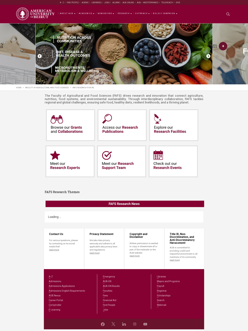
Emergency (109, 276)
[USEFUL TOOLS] (223, 46)
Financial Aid (109, 300)
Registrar (162, 290)
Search (160, 300)
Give (178, 2)
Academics (85, 13)
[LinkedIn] (124, 324)
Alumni (116, 2)
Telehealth (167, 2)
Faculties (107, 290)
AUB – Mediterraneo (147, 2)
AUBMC (85, 2)
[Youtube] (145, 324)
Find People (73, 2)
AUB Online (128, 2)
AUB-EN (107, 281)
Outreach (141, 13)
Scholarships (164, 295)
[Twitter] (113, 324)
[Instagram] (134, 324)
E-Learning (54, 309)
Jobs (106, 2)
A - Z (62, 2)
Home (18, 88)
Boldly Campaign (164, 13)
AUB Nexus (55, 295)
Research (124, 13)
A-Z (51, 276)
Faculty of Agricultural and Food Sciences (47, 88)
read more (54, 250)
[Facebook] (102, 324)
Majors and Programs (168, 281)
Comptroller (55, 305)
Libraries (96, 2)
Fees (105, 295)
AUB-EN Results (111, 286)
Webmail (161, 305)
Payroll (160, 286)
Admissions (105, 13)
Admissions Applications (62, 286)
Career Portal (56, 300)
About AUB (66, 13)
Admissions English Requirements (67, 290)
